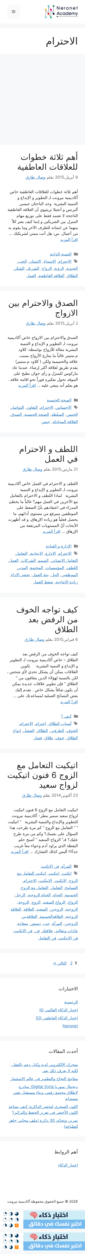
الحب (22, 261)
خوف (59, 738)
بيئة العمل (40, 574)
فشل (38, 738)
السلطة (57, 414)
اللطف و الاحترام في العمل (48, 454)
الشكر (19, 268)
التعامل (22, 553)
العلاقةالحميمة (51, 916)
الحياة (58, 895)
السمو (43, 560)
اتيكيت (54, 873)
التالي (59, 963)
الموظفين (69, 574)
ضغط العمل (43, 582)
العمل (31, 275)
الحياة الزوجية (39, 895)
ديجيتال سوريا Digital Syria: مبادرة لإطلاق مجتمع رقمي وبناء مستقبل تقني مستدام (45, 1092)
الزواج (47, 268)
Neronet (70, 1026)
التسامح (71, 887)
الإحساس (64, 407)
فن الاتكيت (50, 866)
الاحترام (65, 261)
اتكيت (67, 873)
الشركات (28, 560)
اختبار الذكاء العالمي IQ (58, 1010)
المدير (23, 567)
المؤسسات (55, 567)
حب (46, 923)
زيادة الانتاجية (66, 582)
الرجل (20, 895)
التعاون (32, 407)
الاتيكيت (45, 880)
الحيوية (72, 268)
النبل (55, 574)
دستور (35, 923)
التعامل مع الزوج (34, 887)
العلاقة (29, 909)
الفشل (28, 730)
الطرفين (57, 730)
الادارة (50, 553)
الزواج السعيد (54, 902)
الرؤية (59, 268)
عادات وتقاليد (66, 930)
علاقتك (47, 930)
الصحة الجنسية (59, 400)
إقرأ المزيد (69, 239)
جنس (45, 421)
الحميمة (71, 895)
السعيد (42, 909)
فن (37, 930)
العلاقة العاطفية (51, 275)
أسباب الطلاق (60, 723)
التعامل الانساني (64, 560)
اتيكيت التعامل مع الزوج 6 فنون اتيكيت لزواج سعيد (42, 775)
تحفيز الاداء (20, 574)
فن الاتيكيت (68, 938)
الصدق (16, 414)
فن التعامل (47, 938)
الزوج (36, 902)
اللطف (72, 567)
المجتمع (36, 567)
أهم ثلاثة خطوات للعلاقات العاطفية (47, 162)
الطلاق (72, 275)
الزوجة (23, 902)
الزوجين (56, 909)
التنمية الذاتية (61, 254)
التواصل (17, 407)
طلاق (48, 738)
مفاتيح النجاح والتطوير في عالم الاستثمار (44, 1078)
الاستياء (50, 261)
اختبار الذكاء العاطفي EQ (57, 1018)
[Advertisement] (42, 101)
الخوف (72, 730)
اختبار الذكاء (68, 1165)
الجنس (72, 414)
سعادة (23, 923)
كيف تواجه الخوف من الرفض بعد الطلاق (47, 619)
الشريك (33, 268)
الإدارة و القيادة (59, 546)
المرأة (66, 866)
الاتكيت (61, 880)
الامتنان (35, 261)
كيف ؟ (66, 716)
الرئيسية (71, 1002)
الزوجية (72, 909)
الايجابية (36, 553)
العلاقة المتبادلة (65, 421)
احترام (40, 723)
